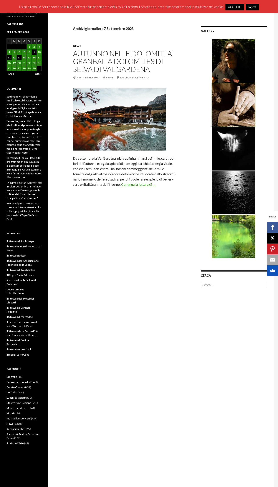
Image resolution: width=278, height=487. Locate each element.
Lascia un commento (134, 77)
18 (9, 63)
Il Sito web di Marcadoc (20, 316)
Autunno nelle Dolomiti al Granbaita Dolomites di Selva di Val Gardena (124, 61)
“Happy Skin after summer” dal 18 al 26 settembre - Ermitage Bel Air (24, 186)
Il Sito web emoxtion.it (19, 349)
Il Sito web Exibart (16, 255)
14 (24, 57)
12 (14, 57)
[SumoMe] (272, 270)
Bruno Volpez (14, 203)
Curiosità (12, 392)
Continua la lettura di (138, 184)
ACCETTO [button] (235, 7)
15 (29, 57)
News (77, 46)
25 (9, 68)
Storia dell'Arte (15, 443)
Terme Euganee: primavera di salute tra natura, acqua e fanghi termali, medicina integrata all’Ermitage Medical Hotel (24, 144)
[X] (272, 238)
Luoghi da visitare (17, 397)
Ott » (38, 73)
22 (29, 63)
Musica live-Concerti (19, 418)
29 (29, 68)
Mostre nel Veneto (17, 408)
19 (14, 63)
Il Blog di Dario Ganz (18, 354)
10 (39, 52)
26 (14, 68)
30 (34, 68)
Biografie (12, 376)
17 (39, 57)
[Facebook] (272, 227)
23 (34, 63)
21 (24, 63)
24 (39, 63)
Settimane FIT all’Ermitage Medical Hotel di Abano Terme (24, 112)
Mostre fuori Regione (19, 402)
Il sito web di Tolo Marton (21, 270)
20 (19, 63)
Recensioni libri (15, 429)
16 (34, 57)
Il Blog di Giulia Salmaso (20, 275)
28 (24, 68)
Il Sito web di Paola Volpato (21, 241)
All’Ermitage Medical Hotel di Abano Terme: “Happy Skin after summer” (23, 194)
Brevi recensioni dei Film (21, 382)
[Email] (272, 259)
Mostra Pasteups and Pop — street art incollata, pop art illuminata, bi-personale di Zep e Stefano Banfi (24, 211)
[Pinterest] (272, 249)
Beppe (110, 77)
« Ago (11, 73)
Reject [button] (252, 7)
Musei (10, 413)
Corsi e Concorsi (16, 387)
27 (19, 68)
